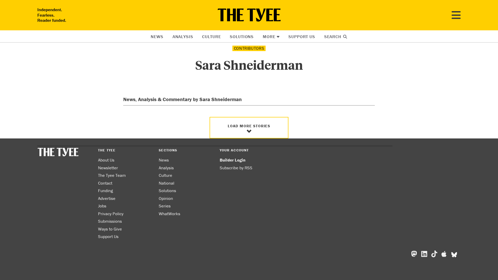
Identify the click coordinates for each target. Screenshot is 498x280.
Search (333, 36)
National (166, 183)
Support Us (301, 36)
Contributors (249, 48)
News (157, 36)
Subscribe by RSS (236, 168)
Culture (211, 36)
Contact (105, 183)
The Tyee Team (112, 175)
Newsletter (108, 168)
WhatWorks (169, 213)
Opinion (166, 198)
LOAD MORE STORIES (249, 125)
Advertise (106, 198)
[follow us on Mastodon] (414, 254)
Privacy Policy (110, 213)
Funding (105, 190)
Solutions (242, 36)
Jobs (102, 206)
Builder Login (232, 160)
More (269, 36)
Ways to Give (110, 229)
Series (165, 206)
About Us (106, 160)
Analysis (182, 36)
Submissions (110, 221)
